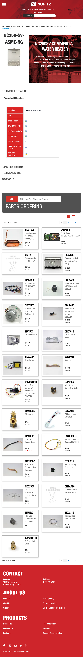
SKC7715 (69, 513)
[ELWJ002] (14, 288)
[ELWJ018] (54, 419)
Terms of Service (50, 603)
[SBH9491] (54, 288)
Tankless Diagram (12, 167)
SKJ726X (29, 357)
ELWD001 (30, 436)
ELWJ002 (29, 280)
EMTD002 (30, 461)
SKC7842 (69, 255)
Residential (7, 624)
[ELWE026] (54, 365)
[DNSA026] (54, 495)
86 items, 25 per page (10, 222)
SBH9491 (69, 280)
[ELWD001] (14, 444)
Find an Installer (49, 624)
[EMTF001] (14, 340)
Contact (6, 599)
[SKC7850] (14, 495)
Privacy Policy (48, 599)
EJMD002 (69, 382)
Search (29, 16)
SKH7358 (65, 230)
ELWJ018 (69, 411)
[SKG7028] (14, 238)
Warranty (8, 179)
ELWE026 (69, 357)
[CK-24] (14, 263)
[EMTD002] (14, 470)
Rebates (46, 628)
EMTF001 (30, 331)
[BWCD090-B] (54, 444)
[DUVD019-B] (14, 390)
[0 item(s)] (79, 4)
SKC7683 (29, 305)
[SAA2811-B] (14, 546)
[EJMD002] (54, 390)
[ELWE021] (14, 521)
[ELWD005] (14, 419)
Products (6, 633)
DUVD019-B (31, 382)
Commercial (8, 628)
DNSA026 (69, 486)
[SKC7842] (54, 263)
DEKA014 (69, 331)
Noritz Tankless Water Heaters (41, 4)
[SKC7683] (14, 314)
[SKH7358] (52, 237)
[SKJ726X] (14, 365)
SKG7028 (29, 230)
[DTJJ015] (54, 470)
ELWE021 (29, 513)
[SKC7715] (54, 521)
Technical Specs (11, 173)
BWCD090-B (71, 436)
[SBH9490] (54, 314)
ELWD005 (30, 411)
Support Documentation (52, 633)
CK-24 (28, 255)
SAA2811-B (31, 538)
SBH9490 (69, 305)
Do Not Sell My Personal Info (54, 608)
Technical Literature (14, 91)
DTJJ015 (69, 461)
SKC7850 (29, 486)
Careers (6, 608)
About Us (6, 603)
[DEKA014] (54, 340)
